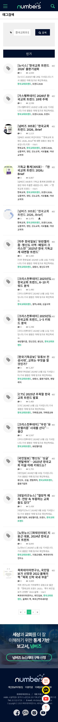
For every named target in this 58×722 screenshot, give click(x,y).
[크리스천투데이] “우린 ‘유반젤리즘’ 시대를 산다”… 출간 (34, 427)
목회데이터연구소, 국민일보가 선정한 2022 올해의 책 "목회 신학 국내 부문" (33, 573)
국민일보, (38, 595)
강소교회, (36, 151)
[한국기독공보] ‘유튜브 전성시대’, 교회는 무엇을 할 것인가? (33, 360)
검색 (44, 32)
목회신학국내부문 (40, 598)
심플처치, (22, 151)
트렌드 (47, 114)
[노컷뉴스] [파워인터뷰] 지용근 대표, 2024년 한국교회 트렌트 (34, 536)
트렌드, (43, 517)
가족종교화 (48, 412)
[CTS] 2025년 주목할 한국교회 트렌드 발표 (34, 396)
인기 (29, 54)
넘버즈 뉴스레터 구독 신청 (29, 657)
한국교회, (22, 147)
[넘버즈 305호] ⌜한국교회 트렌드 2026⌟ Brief (33, 127)
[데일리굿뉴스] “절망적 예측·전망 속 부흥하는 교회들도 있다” (34, 498)
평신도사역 (44, 266)
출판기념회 (22, 483)
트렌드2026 (37, 83)
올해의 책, (27, 598)
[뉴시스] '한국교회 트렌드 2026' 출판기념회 (33, 67)
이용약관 (29, 687)
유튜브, (35, 266)
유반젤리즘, (23, 341)
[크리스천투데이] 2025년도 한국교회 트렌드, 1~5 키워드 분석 (34, 319)
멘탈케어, (34, 480)
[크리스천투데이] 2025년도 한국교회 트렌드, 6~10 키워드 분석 (34, 282)
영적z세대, (37, 304)
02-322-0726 (17, 700)
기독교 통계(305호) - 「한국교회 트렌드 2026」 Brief (34, 170)
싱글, (27, 480)
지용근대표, (37, 554)
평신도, (41, 341)
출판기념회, (44, 378)
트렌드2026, (38, 114)
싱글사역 (46, 304)
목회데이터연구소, (26, 595)
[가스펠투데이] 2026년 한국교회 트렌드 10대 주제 (33, 97)
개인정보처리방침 (15, 687)
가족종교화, (37, 412)
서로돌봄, (45, 151)
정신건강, (33, 341)
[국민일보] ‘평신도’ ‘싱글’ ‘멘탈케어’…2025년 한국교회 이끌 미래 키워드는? (34, 461)
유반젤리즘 (37, 446)
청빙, (29, 151)
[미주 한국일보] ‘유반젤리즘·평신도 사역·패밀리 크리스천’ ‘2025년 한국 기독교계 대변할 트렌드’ (35, 246)
